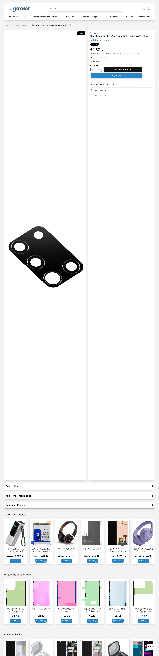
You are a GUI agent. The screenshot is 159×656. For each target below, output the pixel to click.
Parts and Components (20, 25)
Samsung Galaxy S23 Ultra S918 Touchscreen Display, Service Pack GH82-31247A (117, 550)
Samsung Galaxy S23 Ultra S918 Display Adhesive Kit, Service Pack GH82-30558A (92, 609)
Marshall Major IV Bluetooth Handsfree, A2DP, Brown (66, 549)
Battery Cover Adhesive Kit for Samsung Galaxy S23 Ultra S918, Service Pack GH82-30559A (15, 610)
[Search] (121, 8)
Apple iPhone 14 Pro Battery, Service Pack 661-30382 (92, 549)
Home (6, 25)
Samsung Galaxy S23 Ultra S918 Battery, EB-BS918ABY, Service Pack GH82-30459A (41, 550)
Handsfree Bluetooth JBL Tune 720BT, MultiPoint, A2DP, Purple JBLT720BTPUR (143, 550)
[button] (148, 8)
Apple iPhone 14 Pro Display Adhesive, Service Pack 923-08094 (67, 609)
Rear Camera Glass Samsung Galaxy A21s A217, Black (52, 25)
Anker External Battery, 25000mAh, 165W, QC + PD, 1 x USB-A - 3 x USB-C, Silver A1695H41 (15, 551)
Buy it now (116, 76)
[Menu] (155, 645)
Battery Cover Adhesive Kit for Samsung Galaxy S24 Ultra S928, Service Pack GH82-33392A (143, 610)
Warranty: (94, 57)
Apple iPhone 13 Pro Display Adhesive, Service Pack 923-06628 (41, 609)
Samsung (94, 33)
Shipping (120, 53)
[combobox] (86, 8)
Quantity (94, 65)
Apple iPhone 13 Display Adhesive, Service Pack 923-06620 (118, 609)
